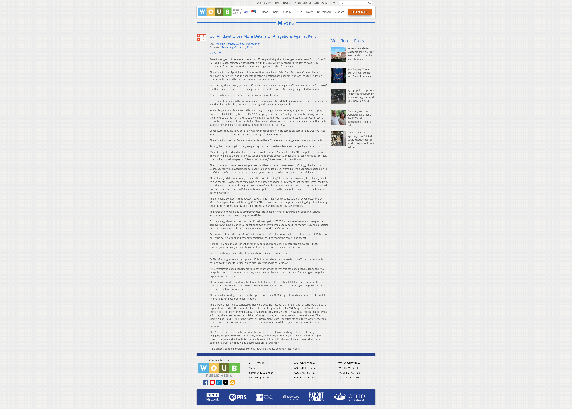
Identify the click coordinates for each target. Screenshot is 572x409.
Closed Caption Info (260, 377)
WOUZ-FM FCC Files (349, 377)
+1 (198, 35)
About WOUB (320, 2)
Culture (287, 12)
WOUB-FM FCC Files (304, 377)
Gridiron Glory (264, 2)
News (265, 12)
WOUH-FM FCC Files (349, 368)
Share (198, 39)
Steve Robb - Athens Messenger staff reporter (236, 43)
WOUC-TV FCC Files (304, 368)
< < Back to (216, 53)
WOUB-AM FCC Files (305, 372)
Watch (309, 12)
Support (339, 12)
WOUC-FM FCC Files (349, 363)
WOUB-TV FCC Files (304, 363)
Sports (275, 12)
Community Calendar (261, 372)
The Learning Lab (302, 2)
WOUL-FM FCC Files (349, 372)
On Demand (324, 12)
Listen (299, 12)
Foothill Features (282, 2)
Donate (360, 12)
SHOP (333, 2)
